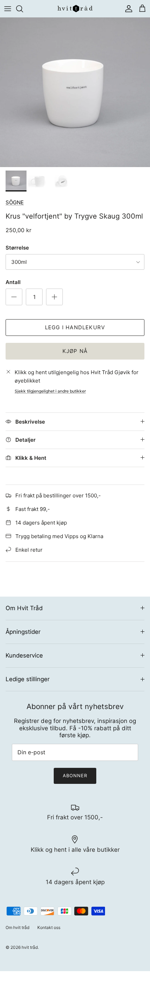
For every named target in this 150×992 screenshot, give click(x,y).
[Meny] (7, 8)
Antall (13, 282)
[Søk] (23, 8)
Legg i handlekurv (75, 327)
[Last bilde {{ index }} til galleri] (75, 92)
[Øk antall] (54, 297)
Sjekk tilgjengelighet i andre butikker (50, 391)
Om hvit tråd (17, 927)
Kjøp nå (75, 351)
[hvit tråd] (75, 8)
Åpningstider (23, 631)
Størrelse (17, 247)
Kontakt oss (48, 927)
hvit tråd (30, 947)
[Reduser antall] (14, 297)
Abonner (75, 775)
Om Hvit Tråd (24, 608)
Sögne (15, 202)
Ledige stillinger (28, 679)
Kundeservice (24, 655)
